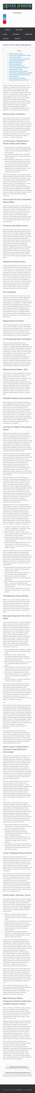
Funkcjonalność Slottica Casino (17, 60)
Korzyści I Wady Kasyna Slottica (17, 78)
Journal (5, 34)
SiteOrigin (30, 1089)
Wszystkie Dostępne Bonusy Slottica (18, 71)
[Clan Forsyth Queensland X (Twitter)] (4, 18)
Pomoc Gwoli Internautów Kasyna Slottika (19, 59)
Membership (28, 34)
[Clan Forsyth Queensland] (17, 6)
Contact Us (17, 38)
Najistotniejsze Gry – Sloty (15, 69)
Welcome (7, 29)
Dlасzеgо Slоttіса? (13, 76)
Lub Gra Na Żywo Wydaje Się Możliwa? (19, 67)
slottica (9, 96)
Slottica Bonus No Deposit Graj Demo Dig (18, 1073)
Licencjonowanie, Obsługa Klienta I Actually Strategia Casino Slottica (20, 56)
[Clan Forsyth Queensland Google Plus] (4, 22)
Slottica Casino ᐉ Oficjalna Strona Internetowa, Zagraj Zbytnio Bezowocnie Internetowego (20, 73)
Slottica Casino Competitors (16, 53)
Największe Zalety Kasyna (15, 62)
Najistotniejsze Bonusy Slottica (17, 66)
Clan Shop (5, 38)
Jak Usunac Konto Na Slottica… (17, 1067)
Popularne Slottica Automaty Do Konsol (19, 80)
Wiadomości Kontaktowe (15, 64)
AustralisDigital (19, 1089)
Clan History (16, 34)
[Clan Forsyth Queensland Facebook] (4, 15)
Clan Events (19, 29)
